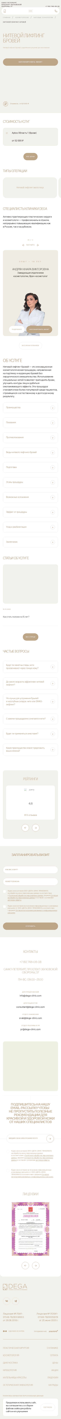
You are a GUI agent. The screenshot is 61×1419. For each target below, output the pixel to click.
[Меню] (30, 11)
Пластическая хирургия (16, 1348)
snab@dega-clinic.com (30, 1018)
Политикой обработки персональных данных (26, 895)
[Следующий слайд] (35, 827)
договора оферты (14, 900)
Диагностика (10, 1363)
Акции (54, 1370)
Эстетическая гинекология (18, 1385)
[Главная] (5, 11)
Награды (53, 1385)
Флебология (10, 1370)
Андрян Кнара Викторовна (30, 269)
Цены (55, 1363)
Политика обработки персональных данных (23, 1396)
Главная (6, 17)
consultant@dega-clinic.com (30, 1007)
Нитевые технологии (43, 17)
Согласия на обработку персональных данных (33, 896)
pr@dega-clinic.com (30, 1029)
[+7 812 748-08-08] (56, 11)
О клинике (52, 1348)
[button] (30, 408)
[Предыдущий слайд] (25, 827)
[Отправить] (50, 1138)
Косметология (22, 17)
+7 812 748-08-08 (30, 962)
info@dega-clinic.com (30, 995)
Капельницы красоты (15, 1377)
